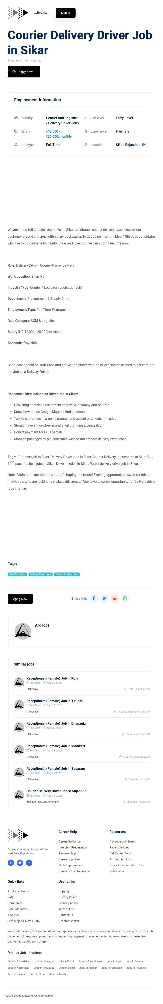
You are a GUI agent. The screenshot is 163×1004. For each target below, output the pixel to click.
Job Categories (18, 909)
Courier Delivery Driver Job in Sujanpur (56, 791)
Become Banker (69, 921)
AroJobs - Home (18, 891)
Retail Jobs (117, 871)
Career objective (69, 859)
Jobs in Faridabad (111, 967)
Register (43, 12)
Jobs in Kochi (66, 961)
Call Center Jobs (120, 853)
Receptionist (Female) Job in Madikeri (56, 746)
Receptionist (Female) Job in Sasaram (56, 769)
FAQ (10, 897)
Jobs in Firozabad (44, 967)
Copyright (65, 891)
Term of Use (66, 909)
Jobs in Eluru (37, 974)
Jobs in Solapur (135, 961)
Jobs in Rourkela (136, 967)
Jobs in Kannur (16, 974)
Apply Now (25, 72)
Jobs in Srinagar (44, 961)
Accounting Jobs (121, 859)
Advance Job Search (123, 841)
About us (14, 915)
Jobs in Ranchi (57, 974)
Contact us (66, 915)
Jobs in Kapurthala (18, 967)
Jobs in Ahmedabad (19, 961)
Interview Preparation (73, 847)
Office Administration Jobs (127, 865)
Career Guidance (69, 841)
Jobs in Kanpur (88, 967)
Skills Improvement (71, 865)
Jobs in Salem (67, 967)
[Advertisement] (81, 196)
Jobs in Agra (114, 961)
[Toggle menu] (36, 13)
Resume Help (67, 853)
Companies (15, 903)
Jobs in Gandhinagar (90, 961)
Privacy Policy (68, 897)
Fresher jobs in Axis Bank (24, 921)
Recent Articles (119, 847)
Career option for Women (75, 871)
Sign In (65, 12)
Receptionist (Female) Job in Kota (52, 678)
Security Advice (69, 903)
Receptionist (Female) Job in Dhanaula (56, 723)
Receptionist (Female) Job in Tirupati (55, 701)
